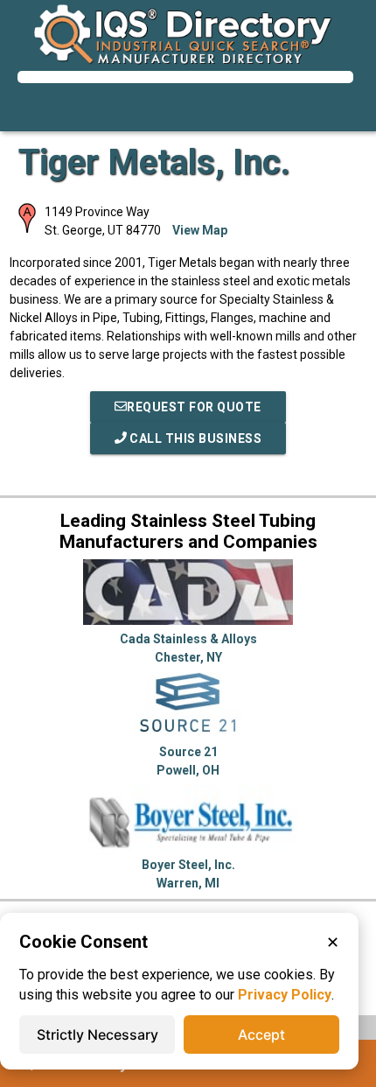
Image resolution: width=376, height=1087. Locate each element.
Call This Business (194, 438)
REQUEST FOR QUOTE (194, 407)
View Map (199, 230)
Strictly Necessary (97, 1034)
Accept (261, 1034)
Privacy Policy (284, 994)
